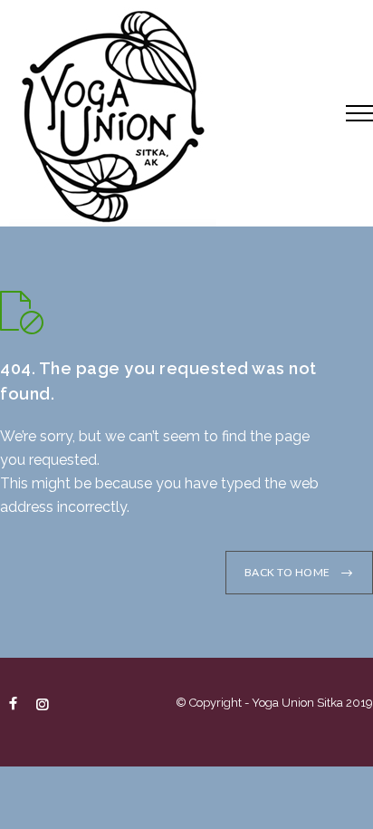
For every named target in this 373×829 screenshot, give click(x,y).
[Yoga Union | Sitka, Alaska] (159, 113)
